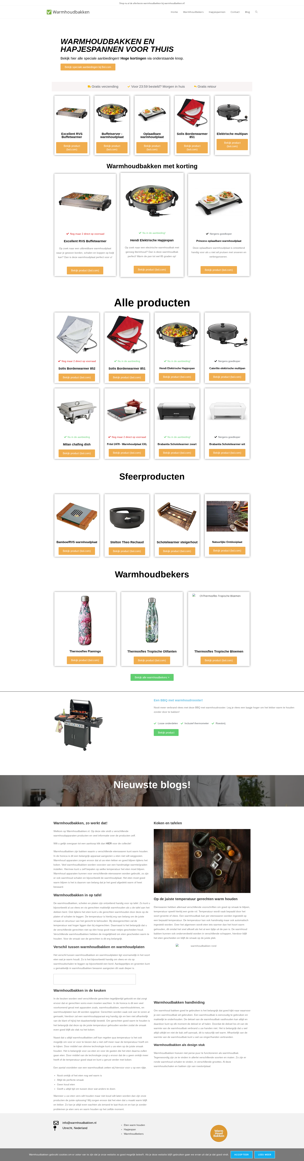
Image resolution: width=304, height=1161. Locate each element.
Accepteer (241, 1154)
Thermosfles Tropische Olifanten (152, 651)
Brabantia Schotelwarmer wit (227, 444)
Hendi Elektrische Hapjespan (152, 240)
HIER (109, 843)
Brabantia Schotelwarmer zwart (177, 444)
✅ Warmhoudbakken (68, 12)
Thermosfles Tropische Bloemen (218, 651)
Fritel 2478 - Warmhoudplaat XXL (127, 444)
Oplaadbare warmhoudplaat (152, 135)
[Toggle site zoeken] (256, 11)
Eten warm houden (134, 1125)
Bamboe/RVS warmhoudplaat (76, 542)
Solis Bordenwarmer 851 (192, 135)
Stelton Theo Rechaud (127, 542)
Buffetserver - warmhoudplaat (112, 135)
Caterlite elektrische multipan (227, 368)
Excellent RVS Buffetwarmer (72, 135)
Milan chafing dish (77, 444)
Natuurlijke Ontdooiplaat (227, 541)
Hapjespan (130, 1129)
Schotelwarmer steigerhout (177, 542)
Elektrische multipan (232, 134)
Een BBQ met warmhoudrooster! (178, 700)
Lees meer (264, 1154)
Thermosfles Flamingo (85, 651)
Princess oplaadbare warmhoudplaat (218, 240)
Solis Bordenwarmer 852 (76, 368)
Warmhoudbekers (134, 1133)
